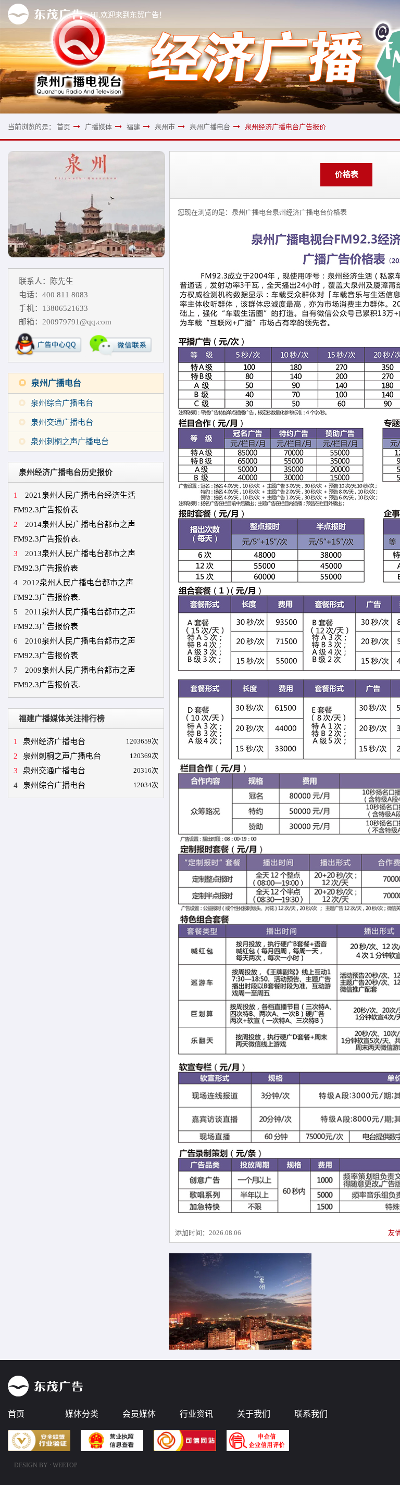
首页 (63, 127)
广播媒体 (98, 127)
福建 (133, 127)
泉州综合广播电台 (62, 403)
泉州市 (165, 127)
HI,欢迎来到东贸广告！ (128, 15)
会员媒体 (139, 1414)
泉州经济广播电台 (49, 741)
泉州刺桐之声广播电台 (70, 441)
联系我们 (311, 1414)
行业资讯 (196, 1414)
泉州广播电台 (210, 127)
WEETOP (65, 1465)
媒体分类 (81, 1414)
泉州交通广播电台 (62, 422)
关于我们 (253, 1414)
